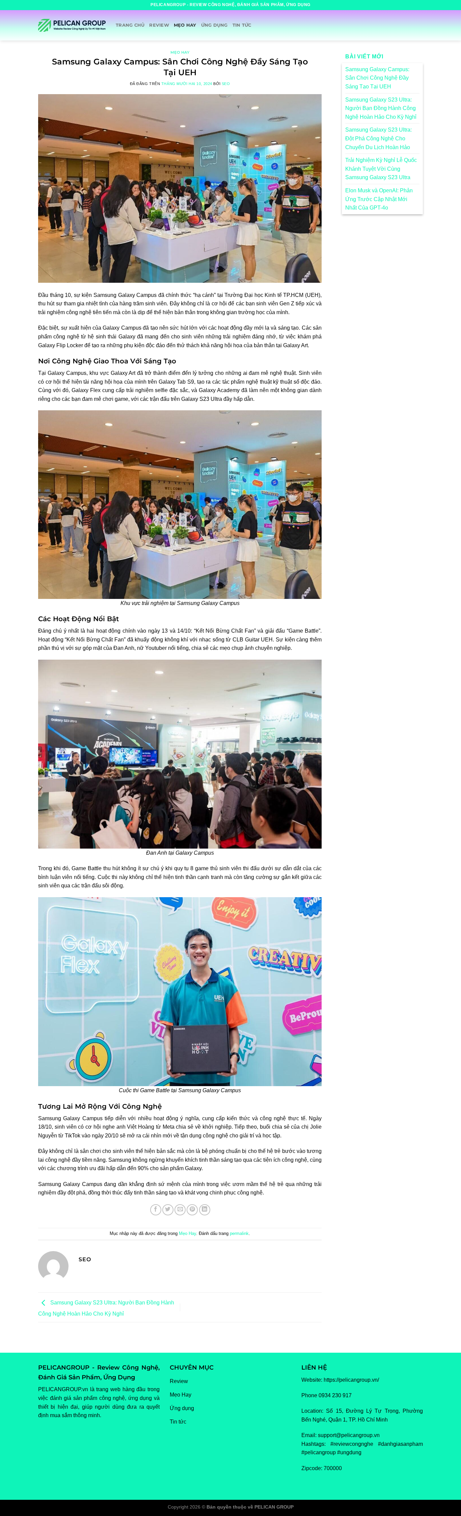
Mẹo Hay (185, 25)
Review (159, 25)
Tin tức (242, 25)
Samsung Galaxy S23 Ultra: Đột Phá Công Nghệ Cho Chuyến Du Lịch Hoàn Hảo (378, 138)
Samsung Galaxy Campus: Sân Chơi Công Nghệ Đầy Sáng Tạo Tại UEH (377, 77)
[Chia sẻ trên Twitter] (167, 1209)
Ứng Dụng (214, 25)
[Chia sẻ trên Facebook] (155, 1209)
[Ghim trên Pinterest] (192, 1209)
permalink (239, 1233)
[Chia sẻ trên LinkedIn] (204, 1209)
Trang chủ (130, 25)
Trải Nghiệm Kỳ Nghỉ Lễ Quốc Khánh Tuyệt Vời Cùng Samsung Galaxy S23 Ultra (381, 168)
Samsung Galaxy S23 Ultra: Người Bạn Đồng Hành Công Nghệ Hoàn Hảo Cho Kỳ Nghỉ (380, 108)
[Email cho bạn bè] (180, 1209)
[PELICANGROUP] (72, 25)
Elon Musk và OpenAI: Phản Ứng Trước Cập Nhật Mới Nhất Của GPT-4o (379, 199)
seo (226, 84)
